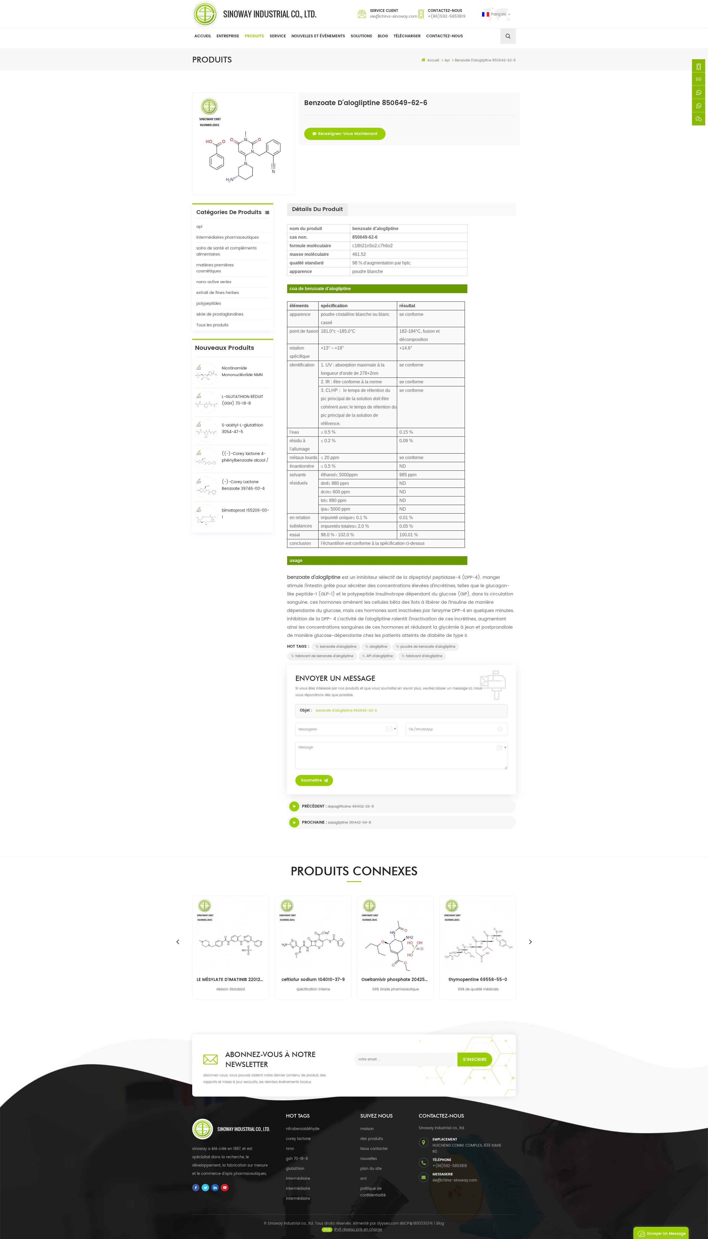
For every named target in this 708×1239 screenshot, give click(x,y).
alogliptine (378, 646)
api (199, 226)
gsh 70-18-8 (297, 1159)
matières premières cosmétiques (215, 268)
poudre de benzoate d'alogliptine (427, 646)
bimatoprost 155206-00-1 (245, 513)
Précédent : (314, 806)
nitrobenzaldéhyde (302, 1129)
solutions (361, 36)
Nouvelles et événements (318, 36)
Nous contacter (374, 1149)
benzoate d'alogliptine (338, 646)
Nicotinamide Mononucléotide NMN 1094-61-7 (242, 371)
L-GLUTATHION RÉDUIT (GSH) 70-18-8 (242, 400)
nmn (290, 1149)
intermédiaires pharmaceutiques (227, 237)
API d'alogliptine (379, 656)
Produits (254, 36)
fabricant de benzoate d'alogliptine (324, 656)
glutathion (295, 1169)
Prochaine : (314, 822)
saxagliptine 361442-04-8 (349, 822)
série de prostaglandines (219, 314)
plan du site (371, 1169)
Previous (177, 941)
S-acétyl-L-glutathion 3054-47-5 (242, 428)
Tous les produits (212, 325)
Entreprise (228, 36)
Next (530, 941)
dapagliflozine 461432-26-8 (351, 806)
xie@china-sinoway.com (393, 16)
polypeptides (208, 303)
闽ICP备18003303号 (416, 1224)
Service (278, 36)
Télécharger (407, 36)
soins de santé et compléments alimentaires (226, 251)
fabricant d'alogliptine (424, 656)
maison (367, 1129)
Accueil (202, 36)
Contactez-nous (444, 36)
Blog (383, 36)
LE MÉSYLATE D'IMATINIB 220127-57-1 (231, 980)
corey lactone (298, 1139)
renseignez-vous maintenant (347, 134)
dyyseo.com (388, 1224)
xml (363, 1179)
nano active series (213, 282)
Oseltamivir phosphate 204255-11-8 (395, 980)
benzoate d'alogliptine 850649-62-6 (346, 710)
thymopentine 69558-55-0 (478, 980)
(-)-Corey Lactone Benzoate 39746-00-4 (243, 485)
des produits (371, 1139)
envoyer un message (666, 1234)
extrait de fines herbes (217, 293)
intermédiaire (298, 1179)
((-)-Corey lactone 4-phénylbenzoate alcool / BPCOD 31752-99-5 (245, 457)
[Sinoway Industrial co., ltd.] (254, 14)
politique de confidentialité (373, 1192)
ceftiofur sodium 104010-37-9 (313, 980)
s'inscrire (475, 1059)
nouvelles (368, 1159)
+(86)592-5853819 (446, 16)
